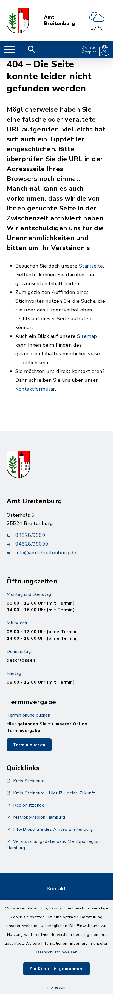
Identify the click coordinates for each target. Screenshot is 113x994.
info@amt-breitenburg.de (46, 552)
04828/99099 (32, 544)
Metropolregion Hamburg (39, 817)
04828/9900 (30, 535)
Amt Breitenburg (59, 20)
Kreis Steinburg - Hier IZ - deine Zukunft (54, 793)
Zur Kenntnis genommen (56, 969)
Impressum (57, 987)
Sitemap (87, 336)
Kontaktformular (35, 389)
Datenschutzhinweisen (56, 952)
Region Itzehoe (28, 805)
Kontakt (56, 888)
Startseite (91, 266)
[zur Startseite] (18, 20)
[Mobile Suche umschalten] (31, 49)
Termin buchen (29, 745)
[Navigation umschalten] (9, 49)
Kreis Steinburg (29, 781)
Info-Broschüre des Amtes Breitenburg (53, 829)
